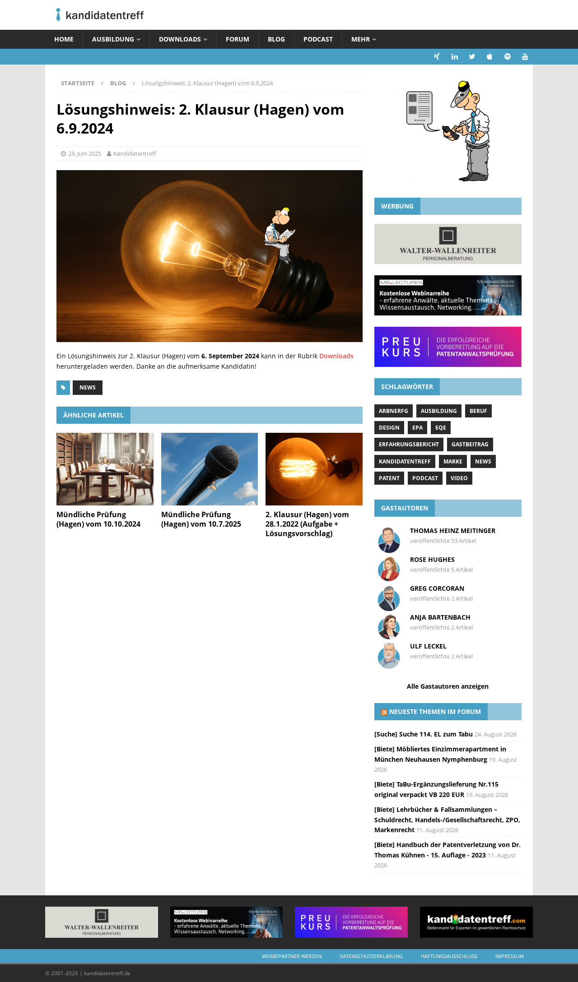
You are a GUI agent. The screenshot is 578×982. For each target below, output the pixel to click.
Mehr (360, 39)
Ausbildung (113, 39)
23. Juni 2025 (84, 153)
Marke (452, 461)
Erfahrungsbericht (409, 444)
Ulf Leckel (428, 646)
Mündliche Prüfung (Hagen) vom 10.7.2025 (201, 519)
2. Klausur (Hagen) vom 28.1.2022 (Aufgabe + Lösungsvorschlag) (307, 524)
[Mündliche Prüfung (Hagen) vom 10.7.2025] (209, 469)
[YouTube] (525, 57)
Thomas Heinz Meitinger (452, 530)
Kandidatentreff (134, 153)
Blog (276, 39)
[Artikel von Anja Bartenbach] (388, 636)
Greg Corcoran (437, 588)
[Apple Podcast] (490, 57)
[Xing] (437, 57)
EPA (417, 427)
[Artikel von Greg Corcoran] (388, 607)
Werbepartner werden (292, 956)
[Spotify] (507, 57)
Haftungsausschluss (449, 956)
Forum (237, 39)
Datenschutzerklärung (371, 956)
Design (389, 427)
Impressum (509, 956)
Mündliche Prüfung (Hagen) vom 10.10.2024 (98, 519)
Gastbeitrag (470, 444)
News (87, 387)
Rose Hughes (432, 559)
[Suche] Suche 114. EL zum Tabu (423, 734)
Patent (389, 478)
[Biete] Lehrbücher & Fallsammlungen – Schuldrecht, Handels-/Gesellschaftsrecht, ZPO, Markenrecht (447, 819)
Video (459, 478)
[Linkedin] (454, 57)
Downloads (180, 39)
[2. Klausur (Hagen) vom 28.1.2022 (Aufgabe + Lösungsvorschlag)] (314, 469)
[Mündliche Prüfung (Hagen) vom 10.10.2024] (105, 469)
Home (64, 39)
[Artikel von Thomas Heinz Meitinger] (388, 549)
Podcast (318, 39)
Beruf (478, 411)
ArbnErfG (393, 411)
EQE (440, 427)
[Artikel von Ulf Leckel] (388, 665)
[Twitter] (472, 57)
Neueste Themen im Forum (435, 711)
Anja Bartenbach (440, 617)
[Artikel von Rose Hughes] (388, 578)
